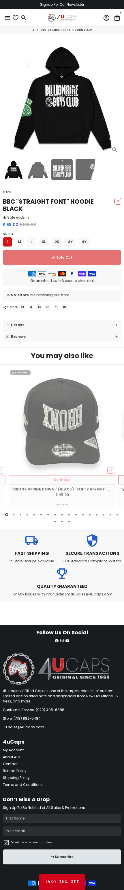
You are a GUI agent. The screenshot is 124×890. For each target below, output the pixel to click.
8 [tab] (55, 514)
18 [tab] (55, 521)
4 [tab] (27, 514)
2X (57, 241)
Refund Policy (15, 770)
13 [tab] (89, 514)
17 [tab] (117, 514)
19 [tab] (62, 521)
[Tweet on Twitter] (31, 307)
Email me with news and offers (31, 842)
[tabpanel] (62, 438)
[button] (62, 882)
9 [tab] (62, 514)
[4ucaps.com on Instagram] (62, 640)
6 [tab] (41, 514)
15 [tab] (103, 514)
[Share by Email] (56, 307)
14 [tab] (96, 514)
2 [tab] (13, 514)
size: (8, 233)
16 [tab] (110, 514)
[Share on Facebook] (22, 307)
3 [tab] (20, 514)
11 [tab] (76, 514)
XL (44, 241)
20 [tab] (69, 521)
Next (116, 97)
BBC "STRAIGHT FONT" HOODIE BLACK (66, 30)
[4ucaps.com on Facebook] (57, 640)
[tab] (62, 325)
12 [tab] (82, 514)
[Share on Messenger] (64, 307)
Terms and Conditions (23, 784)
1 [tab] (6, 514)
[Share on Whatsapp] (47, 307)
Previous (7, 442)
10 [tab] (69, 514)
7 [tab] (48, 514)
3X (70, 241)
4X (84, 241)
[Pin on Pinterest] (39, 307)
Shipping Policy (16, 777)
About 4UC (12, 757)
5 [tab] (34, 514)
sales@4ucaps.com (23, 727)
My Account (13, 750)
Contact (10, 763)
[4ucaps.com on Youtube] (67, 640)
